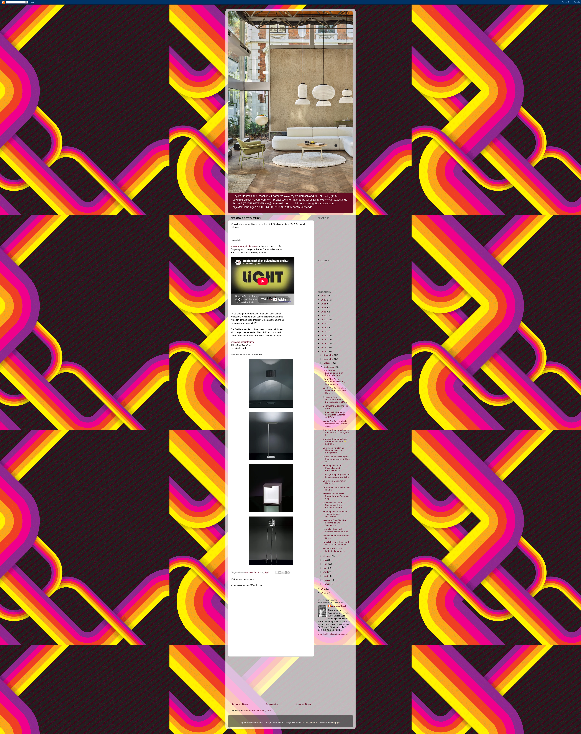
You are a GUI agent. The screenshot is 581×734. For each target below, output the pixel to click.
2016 (324, 336)
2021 (324, 316)
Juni (325, 564)
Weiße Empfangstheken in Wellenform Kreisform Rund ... (335, 390)
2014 (324, 343)
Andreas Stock (338, 606)
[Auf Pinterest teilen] (288, 572)
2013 (324, 347)
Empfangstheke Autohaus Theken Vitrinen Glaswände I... (335, 514)
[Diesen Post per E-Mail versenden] (277, 572)
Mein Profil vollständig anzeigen (333, 634)
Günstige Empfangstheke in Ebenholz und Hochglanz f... (336, 432)
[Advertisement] (271, 679)
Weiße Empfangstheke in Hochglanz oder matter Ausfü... (335, 423)
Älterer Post (303, 704)
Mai (325, 568)
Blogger (336, 722)
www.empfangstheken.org (244, 246)
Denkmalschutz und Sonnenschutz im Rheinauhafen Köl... (333, 505)
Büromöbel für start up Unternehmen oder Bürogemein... (333, 450)
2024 (324, 304)
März (326, 576)
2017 (324, 331)
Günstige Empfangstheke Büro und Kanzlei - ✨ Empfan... (335, 441)
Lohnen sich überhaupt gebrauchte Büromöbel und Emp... (335, 414)
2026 (324, 296)
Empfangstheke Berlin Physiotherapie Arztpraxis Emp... (336, 496)
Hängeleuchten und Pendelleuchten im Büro (335, 530)
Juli (325, 560)
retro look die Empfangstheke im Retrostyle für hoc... (333, 372)
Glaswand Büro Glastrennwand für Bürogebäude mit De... (335, 399)
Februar (327, 580)
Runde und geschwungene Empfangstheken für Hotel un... (336, 459)
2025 (324, 300)
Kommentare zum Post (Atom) (256, 710)
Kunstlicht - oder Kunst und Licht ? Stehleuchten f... (336, 543)
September (329, 367)
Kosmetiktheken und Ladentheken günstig (334, 549)
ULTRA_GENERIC (310, 722)
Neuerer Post (239, 704)
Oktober (327, 363)
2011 (323, 589)
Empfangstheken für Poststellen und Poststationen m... (332, 468)
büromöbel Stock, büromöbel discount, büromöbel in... (334, 381)
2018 (324, 328)
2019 (324, 324)
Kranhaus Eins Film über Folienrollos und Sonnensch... (334, 522)
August (327, 556)
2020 (324, 320)
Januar (327, 584)
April (325, 572)
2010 (324, 593)
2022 (324, 312)
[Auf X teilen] (282, 572)
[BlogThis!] (279, 572)
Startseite (272, 704)
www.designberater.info (242, 342)
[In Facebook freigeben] (285, 572)
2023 (324, 308)
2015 (324, 339)
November (328, 359)
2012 (324, 351)
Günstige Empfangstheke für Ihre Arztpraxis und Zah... (336, 475)
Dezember (328, 355)
